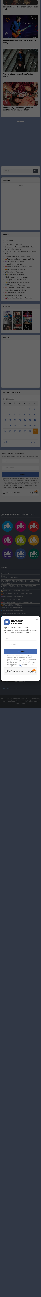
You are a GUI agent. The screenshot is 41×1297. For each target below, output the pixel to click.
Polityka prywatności (24, 666)
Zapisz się (21, 652)
